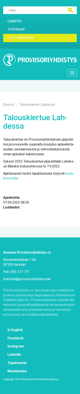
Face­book (15, 338)
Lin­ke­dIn (14, 355)
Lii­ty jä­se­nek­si (20, 38)
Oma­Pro (14, 21)
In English (15, 330)
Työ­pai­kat (16, 29)
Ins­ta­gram (15, 346)
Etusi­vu (8, 105)
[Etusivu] (40, 60)
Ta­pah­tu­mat (17, 363)
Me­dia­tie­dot (17, 371)
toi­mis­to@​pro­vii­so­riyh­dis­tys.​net (27, 279)
